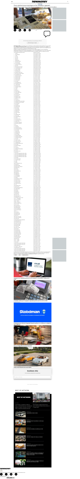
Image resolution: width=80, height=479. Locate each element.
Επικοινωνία (23, 472)
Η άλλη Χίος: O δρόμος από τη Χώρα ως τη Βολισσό (34, 436)
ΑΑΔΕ (19, 254)
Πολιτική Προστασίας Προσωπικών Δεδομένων (11, 472)
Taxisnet (15, 254)
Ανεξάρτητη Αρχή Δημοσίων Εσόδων (21, 46)
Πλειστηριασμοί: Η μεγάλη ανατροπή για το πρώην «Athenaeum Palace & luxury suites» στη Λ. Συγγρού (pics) (41, 406)
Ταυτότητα (19, 472)
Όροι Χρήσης (2, 472)
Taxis (47, 46)
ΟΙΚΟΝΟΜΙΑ (40, 3)
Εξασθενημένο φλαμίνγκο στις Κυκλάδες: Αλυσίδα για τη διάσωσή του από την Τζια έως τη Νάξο (35, 461)
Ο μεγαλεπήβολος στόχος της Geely (32, 412)
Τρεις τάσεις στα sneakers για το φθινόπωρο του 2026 (34, 428)
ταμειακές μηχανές (25, 254)
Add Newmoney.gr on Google (32, 42)
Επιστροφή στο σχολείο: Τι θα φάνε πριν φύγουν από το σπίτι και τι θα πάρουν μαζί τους (34, 445)
